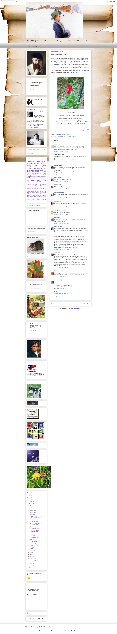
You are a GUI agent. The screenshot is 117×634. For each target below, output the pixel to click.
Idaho (39, 183)
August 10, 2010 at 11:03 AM (61, 249)
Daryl (55, 177)
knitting (33, 192)
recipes (33, 199)
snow (44, 173)
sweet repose (33, 539)
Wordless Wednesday (33, 168)
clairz (55, 252)
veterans (29, 200)
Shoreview (43, 187)
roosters (38, 199)
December (32, 505)
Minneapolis (43, 179)
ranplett (64, 630)
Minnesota (30, 165)
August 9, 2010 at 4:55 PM (61, 197)
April (31, 554)
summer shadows (34, 537)
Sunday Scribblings (36, 173)
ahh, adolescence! (34, 521)
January (32, 560)
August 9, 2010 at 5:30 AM (61, 174)
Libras (44, 183)
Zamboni (39, 194)
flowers (43, 168)
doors (44, 198)
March (31, 556)
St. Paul (43, 175)
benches (44, 194)
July (31, 548)
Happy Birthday (39, 185)
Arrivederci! (32, 514)
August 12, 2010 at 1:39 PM (61, 293)
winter (28, 170)
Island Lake (34, 170)
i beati (56, 217)
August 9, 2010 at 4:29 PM (61, 189)
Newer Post (54, 304)
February (32, 558)
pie (35, 189)
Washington (35, 191)
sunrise (44, 180)
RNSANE (56, 226)
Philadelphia (40, 181)
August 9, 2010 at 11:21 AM (61, 181)
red (59, 136)
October (32, 510)
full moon (40, 191)
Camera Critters (40, 165)
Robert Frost (36, 187)
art (45, 176)
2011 (30, 501)
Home (28, 46)
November (32, 508)
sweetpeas (63, 136)
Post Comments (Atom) (74, 308)
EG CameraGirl (58, 271)
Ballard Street (35, 180)
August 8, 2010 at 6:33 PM (61, 151)
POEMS (35, 46)
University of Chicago (32, 188)
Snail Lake (36, 175)
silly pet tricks (38, 196)
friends (28, 183)
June (31, 550)
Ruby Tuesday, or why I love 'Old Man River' (35, 544)
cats (45, 181)
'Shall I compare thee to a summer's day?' (36, 524)
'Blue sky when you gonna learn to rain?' (35, 527)
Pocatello (29, 187)
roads (31, 196)
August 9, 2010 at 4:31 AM (61, 162)
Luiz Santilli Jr (58, 280)
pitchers (32, 185)
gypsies (28, 199)
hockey (32, 189)
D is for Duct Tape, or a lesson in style (35, 531)
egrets (40, 184)
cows (41, 188)
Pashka (29, 177)
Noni (45, 185)
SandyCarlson (58, 210)
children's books (31, 195)
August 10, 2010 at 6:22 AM (61, 223)
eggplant (44, 195)
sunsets (44, 199)
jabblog (56, 165)
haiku (44, 191)
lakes (28, 185)
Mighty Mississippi (41, 192)
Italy (56, 136)
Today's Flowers (75, 70)
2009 (30, 563)
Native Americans (31, 194)
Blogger (76, 630)
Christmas (32, 179)
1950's (44, 196)
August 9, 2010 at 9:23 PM (61, 214)
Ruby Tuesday (41, 163)
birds (32, 177)
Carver (56, 184)
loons (28, 196)
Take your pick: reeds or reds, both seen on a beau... (36, 518)
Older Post (86, 304)
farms (28, 189)
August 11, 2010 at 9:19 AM (61, 276)
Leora (56, 201)
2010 (30, 503)
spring (40, 170)
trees (39, 176)
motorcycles (30, 176)
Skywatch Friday (34, 161)
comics (36, 184)
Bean (34, 176)
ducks (44, 188)
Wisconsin (40, 177)
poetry (35, 177)
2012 (30, 499)
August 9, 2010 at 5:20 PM (61, 207)
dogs (28, 180)
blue (44, 177)
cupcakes (38, 195)
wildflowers (29, 181)
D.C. (36, 183)
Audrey (37, 179)
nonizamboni (39, 111)
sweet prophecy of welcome (34, 534)
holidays (29, 192)
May (31, 552)
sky (32, 183)
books (38, 188)
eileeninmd (57, 192)
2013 (30, 497)
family (33, 184)
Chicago (29, 175)
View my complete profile (33, 127)
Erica (42, 176)
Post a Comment (57, 296)
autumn (37, 171)
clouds (44, 167)
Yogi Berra (33, 200)
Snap (55, 144)
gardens (44, 184)
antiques (29, 184)
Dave (34, 181)
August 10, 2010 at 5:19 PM (61, 267)
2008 (30, 565)
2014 (30, 495)
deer (28, 179)
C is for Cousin (33, 541)
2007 (30, 568)
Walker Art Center (32, 198)
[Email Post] (73, 134)
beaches (40, 198)
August (32, 512)
